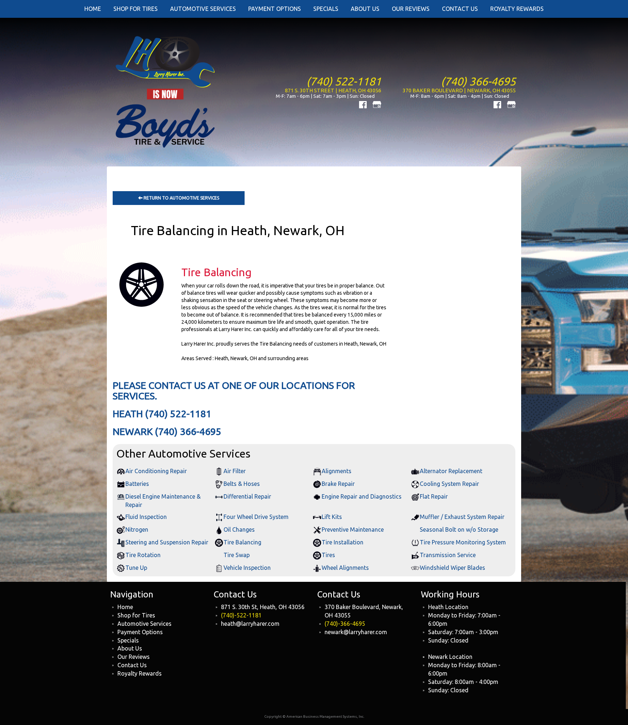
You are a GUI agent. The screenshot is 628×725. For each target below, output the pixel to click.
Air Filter (235, 471)
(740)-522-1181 (241, 615)
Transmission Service (448, 555)
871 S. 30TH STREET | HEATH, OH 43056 (333, 90)
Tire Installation (342, 542)
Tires (328, 555)
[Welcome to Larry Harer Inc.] (166, 91)
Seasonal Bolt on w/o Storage (459, 529)
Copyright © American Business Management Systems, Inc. (314, 716)
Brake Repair (338, 483)
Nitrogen (136, 529)
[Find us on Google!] (377, 104)
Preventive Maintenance (353, 529)
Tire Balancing (242, 542)
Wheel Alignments (345, 567)
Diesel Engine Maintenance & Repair (163, 500)
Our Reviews (133, 656)
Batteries (137, 483)
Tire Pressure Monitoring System (463, 542)
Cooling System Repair (449, 483)
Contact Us (132, 665)
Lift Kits (332, 516)
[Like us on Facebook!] (363, 104)
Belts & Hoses (242, 483)
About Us (129, 648)
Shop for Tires (136, 615)
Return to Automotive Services (180, 198)
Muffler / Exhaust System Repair (462, 516)
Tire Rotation (143, 555)
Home (125, 607)
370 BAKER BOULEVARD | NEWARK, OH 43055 (459, 90)
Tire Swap (237, 555)
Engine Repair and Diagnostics (362, 496)
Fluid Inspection (146, 516)
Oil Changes (239, 529)
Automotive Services (144, 623)
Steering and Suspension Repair (166, 542)
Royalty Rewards (139, 673)
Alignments (336, 471)
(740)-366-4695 (345, 623)
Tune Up (136, 567)
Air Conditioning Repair (156, 471)
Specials (128, 640)
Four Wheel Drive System (256, 516)
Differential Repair (247, 496)
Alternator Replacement (451, 471)
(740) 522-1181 (343, 81)
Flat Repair (434, 496)
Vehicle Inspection (247, 567)
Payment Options (140, 632)
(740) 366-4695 (478, 81)
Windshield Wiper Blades (452, 567)
